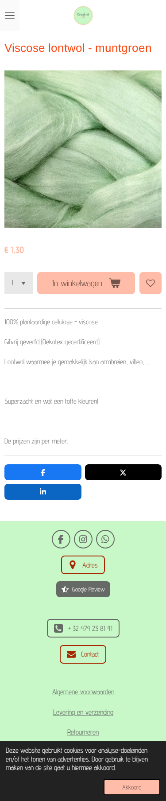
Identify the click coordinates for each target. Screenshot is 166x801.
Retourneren (83, 731)
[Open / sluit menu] (9, 15)
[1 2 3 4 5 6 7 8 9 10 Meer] (18, 283)
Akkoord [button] (132, 787)
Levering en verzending (83, 712)
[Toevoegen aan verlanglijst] (150, 283)
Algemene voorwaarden (83, 691)
